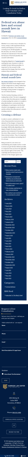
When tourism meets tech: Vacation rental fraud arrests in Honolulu (14, 172)
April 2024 (8, 214)
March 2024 (9, 217)
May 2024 (8, 211)
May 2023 (8, 243)
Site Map (12, 445)
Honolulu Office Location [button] (14, 419)
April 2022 (8, 278)
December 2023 (10, 225)
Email (24, 456)
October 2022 (9, 262)
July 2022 (8, 270)
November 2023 (10, 227)
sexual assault (20, 61)
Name (3, 325)
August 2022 (9, 267)
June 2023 (8, 241)
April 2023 (8, 246)
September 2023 (10, 233)
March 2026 (9, 206)
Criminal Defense (22, 38)
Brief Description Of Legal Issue (11, 350)
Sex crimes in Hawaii (7, 81)
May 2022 (8, 275)
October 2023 (9, 230)
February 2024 (10, 219)
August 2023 (9, 235)
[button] (4, 3)
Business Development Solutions (11, 447)
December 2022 (10, 257)
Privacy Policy (20, 445)
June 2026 (8, 203)
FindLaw (24, 447)
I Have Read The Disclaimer (12, 374)
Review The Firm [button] (14, 432)
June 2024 (8, 209)
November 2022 (10, 259)
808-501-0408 (10, 456)
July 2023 (8, 238)
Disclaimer (5, 370)
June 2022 (8, 273)
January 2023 (9, 254)
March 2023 (9, 249)
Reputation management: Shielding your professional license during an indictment (14, 179)
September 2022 (10, 265)
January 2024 (9, 222)
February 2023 (10, 251)
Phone (4, 334)
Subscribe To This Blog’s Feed (14, 295)
